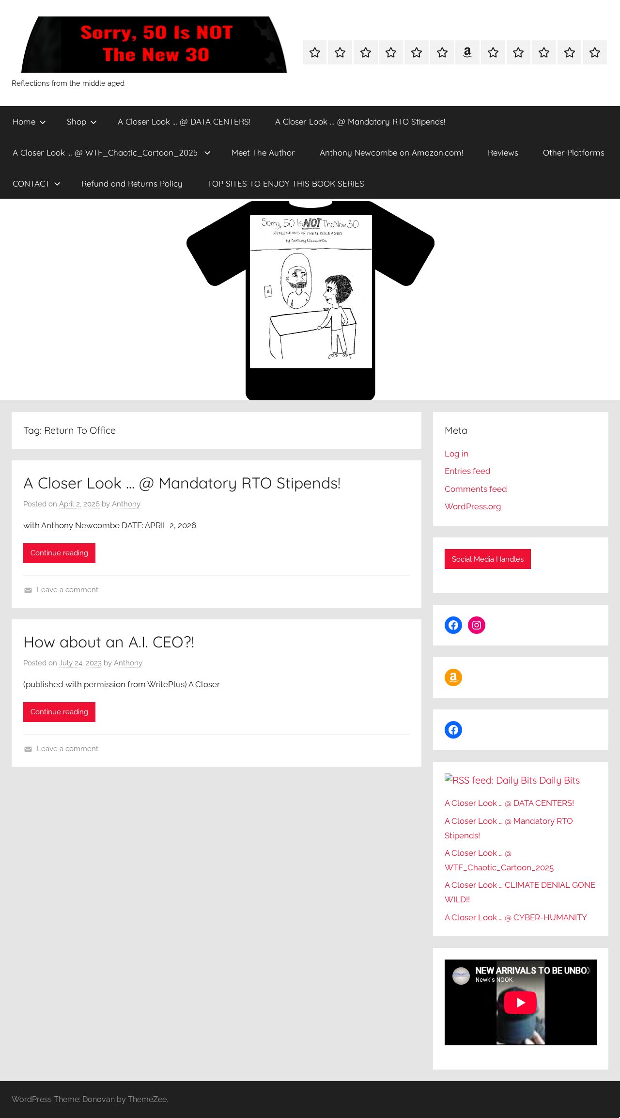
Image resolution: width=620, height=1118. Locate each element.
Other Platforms (573, 152)
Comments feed (476, 489)
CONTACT (31, 183)
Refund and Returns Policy (132, 183)
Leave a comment (67, 589)
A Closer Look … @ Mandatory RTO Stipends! (360, 121)
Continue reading (59, 553)
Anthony (126, 504)
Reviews (503, 152)
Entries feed (468, 471)
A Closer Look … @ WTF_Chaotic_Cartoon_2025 (106, 152)
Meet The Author (263, 152)
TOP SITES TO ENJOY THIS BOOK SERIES (285, 183)
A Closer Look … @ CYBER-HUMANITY (516, 917)
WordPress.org (473, 506)
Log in (456, 453)
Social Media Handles (488, 559)
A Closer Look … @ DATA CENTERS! (184, 121)
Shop (76, 121)
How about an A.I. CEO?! (108, 641)
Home (24, 121)
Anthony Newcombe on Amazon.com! (391, 152)
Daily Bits (559, 780)
